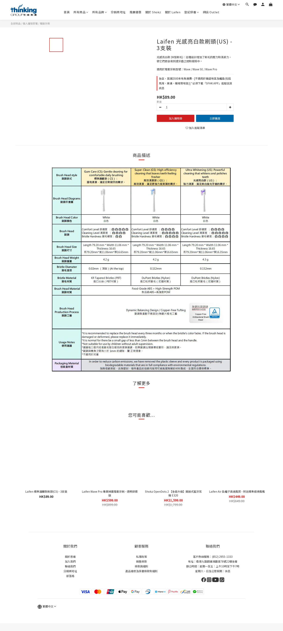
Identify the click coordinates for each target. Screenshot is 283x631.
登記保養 (190, 12)
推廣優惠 (136, 12)
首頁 (67, 12)
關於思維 (70, 557)
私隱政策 (141, 557)
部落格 (70, 576)
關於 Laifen (173, 12)
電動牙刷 (45, 23)
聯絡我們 (70, 566)
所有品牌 (98, 12)
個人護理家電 (30, 23)
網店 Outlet (211, 12)
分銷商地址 (118, 12)
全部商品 (16, 23)
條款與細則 (141, 566)
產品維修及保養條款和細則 (141, 571)
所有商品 (79, 12)
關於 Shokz (153, 12)
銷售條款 (141, 561)
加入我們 (70, 561)
